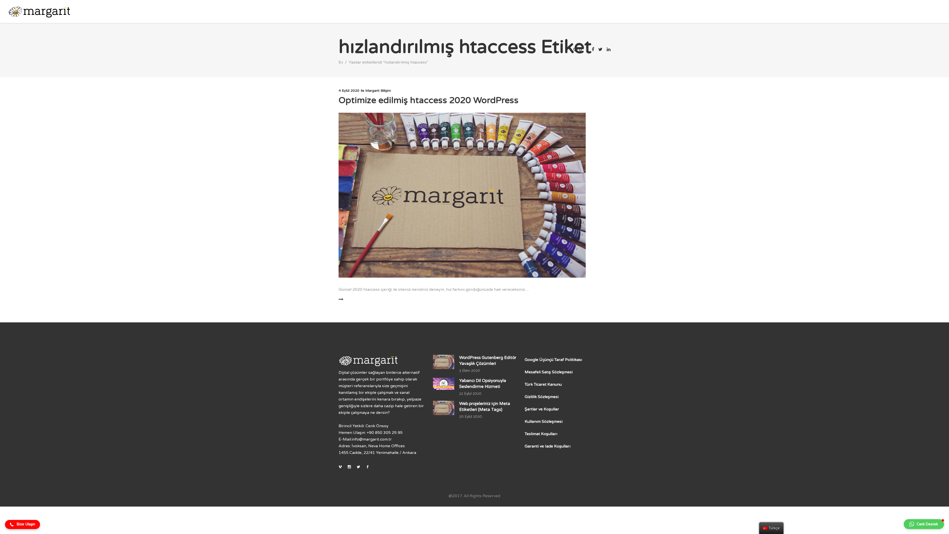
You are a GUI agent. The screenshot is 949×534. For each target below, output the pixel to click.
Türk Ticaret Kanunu (543, 384)
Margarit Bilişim (378, 91)
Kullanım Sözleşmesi (543, 421)
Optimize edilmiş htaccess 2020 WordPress (428, 100)
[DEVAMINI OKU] (355, 299)
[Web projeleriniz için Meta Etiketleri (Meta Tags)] (443, 408)
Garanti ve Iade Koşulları (547, 446)
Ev (341, 62)
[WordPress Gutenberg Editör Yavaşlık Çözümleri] (443, 362)
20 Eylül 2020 (470, 416)
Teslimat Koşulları (541, 433)
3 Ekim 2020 (469, 370)
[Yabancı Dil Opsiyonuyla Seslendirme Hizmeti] (443, 384)
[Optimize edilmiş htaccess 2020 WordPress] (462, 195)
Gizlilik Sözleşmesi (542, 396)
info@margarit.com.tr (372, 439)
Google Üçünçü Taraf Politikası (553, 359)
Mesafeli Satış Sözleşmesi (549, 372)
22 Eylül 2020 (470, 393)
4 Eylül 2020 (349, 91)
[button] (22, 524)
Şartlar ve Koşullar (542, 409)
